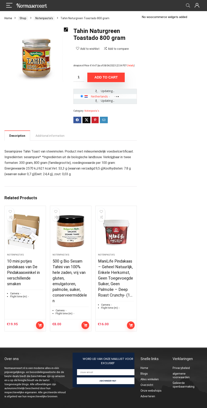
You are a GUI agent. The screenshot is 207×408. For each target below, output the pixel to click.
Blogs (144, 373)
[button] (66, 30)
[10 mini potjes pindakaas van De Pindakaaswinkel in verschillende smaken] (25, 231)
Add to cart (106, 77)
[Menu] (9, 5)
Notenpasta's (44, 18)
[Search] (188, 5)
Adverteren (147, 396)
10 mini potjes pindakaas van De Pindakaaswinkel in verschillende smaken (23, 272)
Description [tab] (17, 135)
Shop (23, 18)
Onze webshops (151, 390)
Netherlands (99, 96)
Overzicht (146, 385)
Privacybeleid (181, 368)
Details (130, 65)
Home (8, 18)
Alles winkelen (149, 379)
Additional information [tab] (50, 135)
